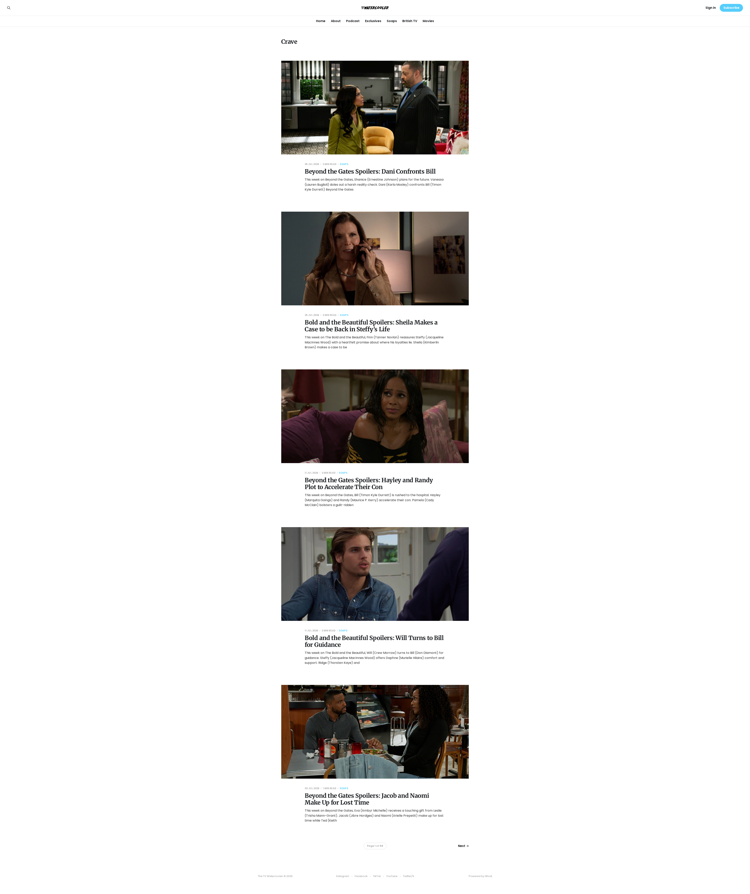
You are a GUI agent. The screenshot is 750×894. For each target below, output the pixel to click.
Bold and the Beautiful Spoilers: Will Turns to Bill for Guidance (374, 641)
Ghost (488, 876)
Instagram (342, 876)
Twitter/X (408, 876)
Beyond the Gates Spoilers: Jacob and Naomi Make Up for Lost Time (367, 799)
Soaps (392, 21)
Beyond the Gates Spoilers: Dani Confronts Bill (370, 171)
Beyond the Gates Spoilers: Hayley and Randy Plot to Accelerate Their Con (369, 483)
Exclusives (373, 21)
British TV (409, 21)
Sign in (710, 7)
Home (320, 21)
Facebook (361, 876)
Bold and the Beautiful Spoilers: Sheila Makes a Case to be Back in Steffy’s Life (371, 326)
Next (461, 846)
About (336, 21)
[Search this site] (9, 8)
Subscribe (731, 7)
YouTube (391, 876)
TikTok (377, 876)
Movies (428, 21)
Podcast (353, 21)
